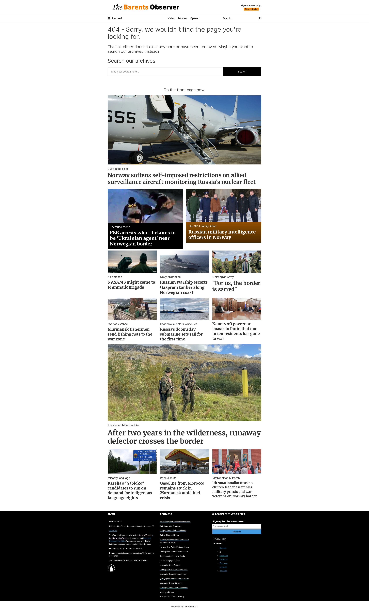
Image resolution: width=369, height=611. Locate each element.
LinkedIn (223, 567)
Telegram (224, 563)
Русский (117, 18)
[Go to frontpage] (147, 7)
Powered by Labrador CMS (184, 606)
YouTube (223, 571)
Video (171, 18)
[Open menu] (109, 18)
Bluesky (223, 548)
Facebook (224, 555)
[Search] (260, 18)
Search (242, 71)
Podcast (182, 18)
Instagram (224, 559)
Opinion (194, 18)
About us (113, 531)
